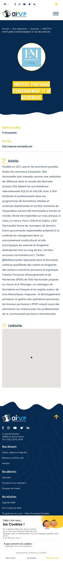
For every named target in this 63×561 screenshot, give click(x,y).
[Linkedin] (34, 4)
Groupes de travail (11, 488)
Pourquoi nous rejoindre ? (14, 483)
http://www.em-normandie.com (17, 146)
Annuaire (6, 477)
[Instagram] (19, 4)
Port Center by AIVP (12, 508)
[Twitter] (29, 4)
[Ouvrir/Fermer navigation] (56, 13)
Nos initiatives (9, 497)
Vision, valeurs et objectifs (14, 452)
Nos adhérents (9, 471)
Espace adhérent (56, 4)
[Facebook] (15, 4)
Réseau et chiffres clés (13, 458)
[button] (5, 4)
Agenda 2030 (8, 502)
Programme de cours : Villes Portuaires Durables (25, 513)
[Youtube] (24, 4)
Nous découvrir (9, 446)
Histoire (6, 463)
